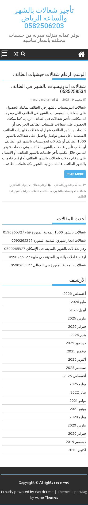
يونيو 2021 (78, 408)
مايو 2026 (78, 301)
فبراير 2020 (77, 433)
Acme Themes (46, 497)
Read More (75, 174)
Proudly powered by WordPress (27, 491)
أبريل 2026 (77, 310)
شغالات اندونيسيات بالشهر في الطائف (63, 191)
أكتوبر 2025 (77, 359)
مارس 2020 (77, 425)
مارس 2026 (77, 318)
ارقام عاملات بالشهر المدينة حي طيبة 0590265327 (47, 256)
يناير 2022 (78, 392)
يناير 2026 (78, 334)
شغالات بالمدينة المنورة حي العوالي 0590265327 (48, 265)
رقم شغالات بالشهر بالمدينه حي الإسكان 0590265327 (45, 248)
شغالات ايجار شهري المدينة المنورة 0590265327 (48, 240)
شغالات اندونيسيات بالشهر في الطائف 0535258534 (48, 88)
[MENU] (4, 54)
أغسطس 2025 (74, 375)
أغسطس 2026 (74, 293)
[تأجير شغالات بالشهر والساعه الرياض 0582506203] (81, 53)
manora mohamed (42, 100)
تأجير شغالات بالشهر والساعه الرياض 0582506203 (44, 18)
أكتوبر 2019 (77, 449)
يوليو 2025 (77, 384)
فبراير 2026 (77, 326)
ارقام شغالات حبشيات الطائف (28, 185)
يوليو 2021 (77, 400)
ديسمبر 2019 (76, 441)
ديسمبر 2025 (76, 342)
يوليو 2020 (77, 416)
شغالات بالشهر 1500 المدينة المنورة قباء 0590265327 (44, 232)
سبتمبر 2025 (76, 367)
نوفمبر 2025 (76, 351)
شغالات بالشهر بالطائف (68, 185)
